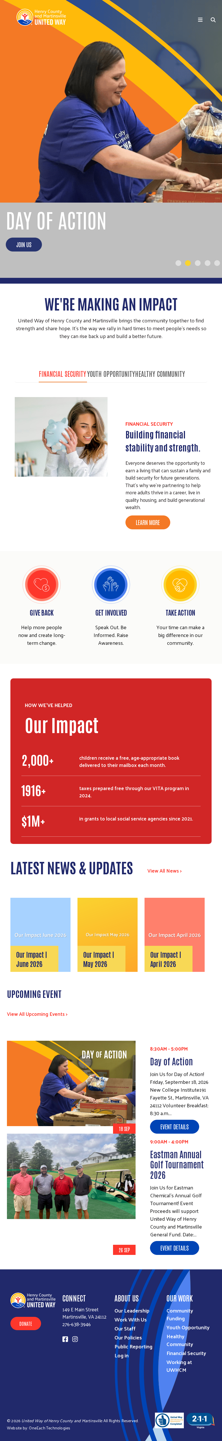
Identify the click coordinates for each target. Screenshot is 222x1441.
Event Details (174, 1126)
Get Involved (111, 612)
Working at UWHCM (179, 1365)
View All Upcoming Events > (37, 1013)
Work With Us (130, 1319)
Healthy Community (160, 373)
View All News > (164, 870)
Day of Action (171, 1060)
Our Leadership (131, 1310)
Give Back (42, 612)
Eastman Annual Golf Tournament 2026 (177, 1164)
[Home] (43, 17)
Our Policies (128, 1337)
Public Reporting (133, 1346)
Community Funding (179, 1314)
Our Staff (125, 1328)
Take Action (180, 612)
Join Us (24, 244)
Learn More (148, 522)
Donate (25, 1323)
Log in (121, 1355)
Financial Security (62, 373)
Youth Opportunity (111, 373)
